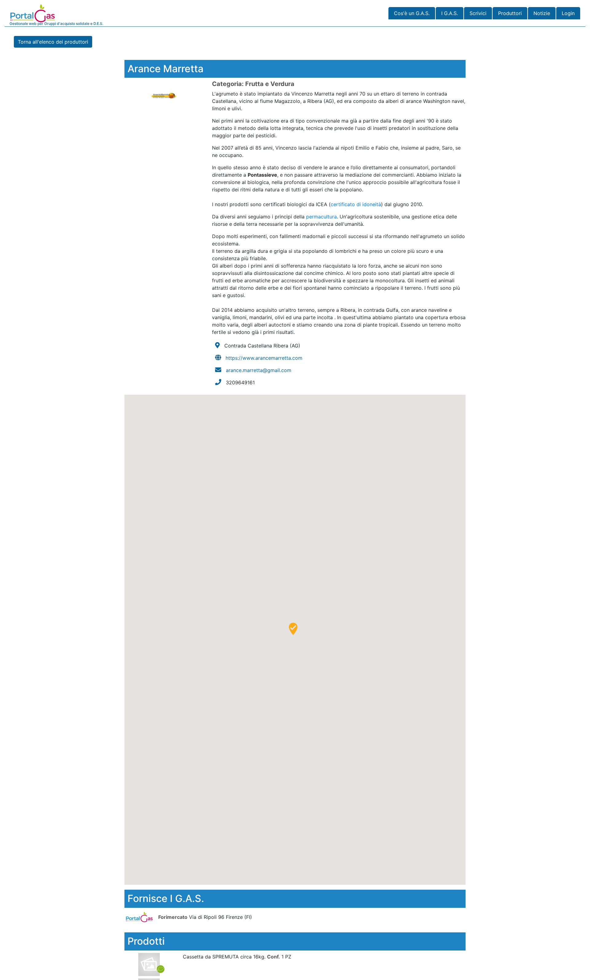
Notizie (541, 13)
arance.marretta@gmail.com (258, 370)
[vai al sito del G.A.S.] (140, 917)
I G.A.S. (449, 13)
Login (568, 13)
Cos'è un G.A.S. (412, 13)
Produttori (510, 13)
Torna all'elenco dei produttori (53, 42)
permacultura (321, 217)
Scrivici (478, 13)
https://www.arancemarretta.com (264, 358)
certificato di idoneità (356, 204)
